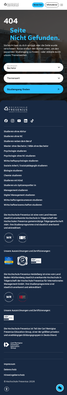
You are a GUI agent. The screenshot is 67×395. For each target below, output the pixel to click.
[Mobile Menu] (61, 5)
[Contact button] (60, 388)
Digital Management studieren (19, 194)
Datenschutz (10, 369)
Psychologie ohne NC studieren (20, 155)
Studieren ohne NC (13, 136)
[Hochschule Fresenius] (11, 5)
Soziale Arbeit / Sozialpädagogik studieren (25, 165)
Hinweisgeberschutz (14, 374)
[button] (33, 67)
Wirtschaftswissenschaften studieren (23, 204)
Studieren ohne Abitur (15, 131)
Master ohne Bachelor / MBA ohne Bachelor (26, 145)
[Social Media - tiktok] (32, 121)
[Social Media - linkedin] (26, 121)
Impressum (9, 363)
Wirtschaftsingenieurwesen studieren (23, 199)
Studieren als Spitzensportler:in (20, 185)
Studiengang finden (18, 89)
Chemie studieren (13, 175)
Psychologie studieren (15, 150)
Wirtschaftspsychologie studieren (21, 160)
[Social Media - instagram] (12, 121)
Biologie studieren (13, 170)
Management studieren (16, 190)
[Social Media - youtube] (19, 121)
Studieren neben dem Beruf (18, 141)
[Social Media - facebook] (6, 121)
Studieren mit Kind (13, 180)
